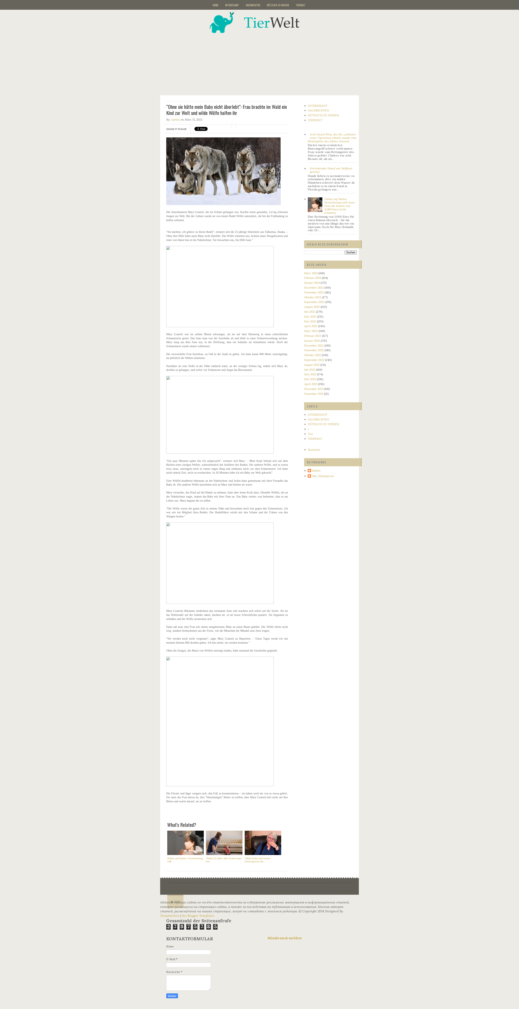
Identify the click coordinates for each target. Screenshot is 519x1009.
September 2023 (314, 302)
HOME (215, 5)
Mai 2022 (310, 379)
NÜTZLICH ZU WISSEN (278, 5)
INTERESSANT (232, 5)
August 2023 (312, 307)
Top (177, 902)
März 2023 (311, 331)
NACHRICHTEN (253, 5)
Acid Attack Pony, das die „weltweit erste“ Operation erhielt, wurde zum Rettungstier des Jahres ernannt (332, 138)
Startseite (314, 450)
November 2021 (313, 394)
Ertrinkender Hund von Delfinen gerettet (331, 170)
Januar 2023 (312, 340)
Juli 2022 (309, 369)
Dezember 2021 (313, 389)
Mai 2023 (310, 321)
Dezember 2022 (314, 345)
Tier (310, 434)
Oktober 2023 (312, 297)
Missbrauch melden (285, 938)
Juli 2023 (309, 312)
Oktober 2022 (312, 355)
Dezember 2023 (314, 287)
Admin (175, 119)
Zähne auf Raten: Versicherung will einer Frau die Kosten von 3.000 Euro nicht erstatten (339, 205)
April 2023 (310, 326)
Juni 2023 (310, 316)
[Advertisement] (264, 61)
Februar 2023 (312, 336)
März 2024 (311, 273)
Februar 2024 (312, 278)
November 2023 (314, 292)
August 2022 (312, 365)
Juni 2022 (310, 374)
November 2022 (314, 350)
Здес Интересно (323, 476)
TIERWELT (300, 5)
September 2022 (314, 360)
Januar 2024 (312, 283)
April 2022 (310, 384)
